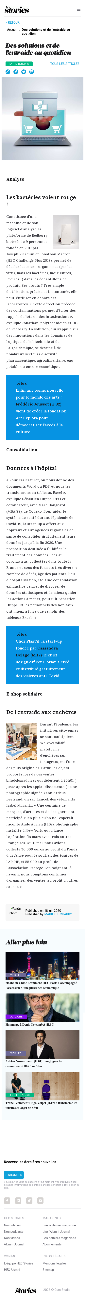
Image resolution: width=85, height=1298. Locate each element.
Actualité (16, 1016)
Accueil (12, 30)
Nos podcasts (14, 1232)
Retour (14, 22)
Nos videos (12, 1238)
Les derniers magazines (59, 1238)
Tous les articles (64, 64)
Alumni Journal (14, 1244)
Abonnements (52, 1244)
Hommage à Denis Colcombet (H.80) (30, 1024)
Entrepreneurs (19, 63)
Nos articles (12, 1225)
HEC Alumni (12, 1270)
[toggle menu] (78, 9)
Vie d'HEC (15, 975)
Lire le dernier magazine (59, 1225)
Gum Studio (62, 1290)
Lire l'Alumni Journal (56, 1232)
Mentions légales (54, 1263)
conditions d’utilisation (63, 1185)
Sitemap (48, 1270)
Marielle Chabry (58, 914)
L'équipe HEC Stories (18, 1263)
